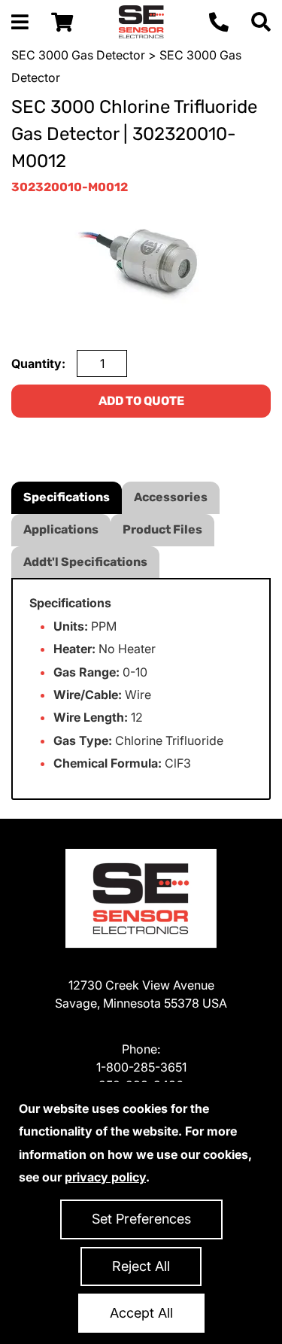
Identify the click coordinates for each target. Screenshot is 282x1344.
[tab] (66, 498)
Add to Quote (141, 401)
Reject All (141, 1266)
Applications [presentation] (61, 529)
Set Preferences (141, 1219)
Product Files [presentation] (162, 529)
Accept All (141, 1313)
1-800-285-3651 (141, 1067)
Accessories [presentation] (171, 497)
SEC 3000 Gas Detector (78, 54)
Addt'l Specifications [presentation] (85, 562)
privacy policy (105, 1176)
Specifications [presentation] (66, 497)
